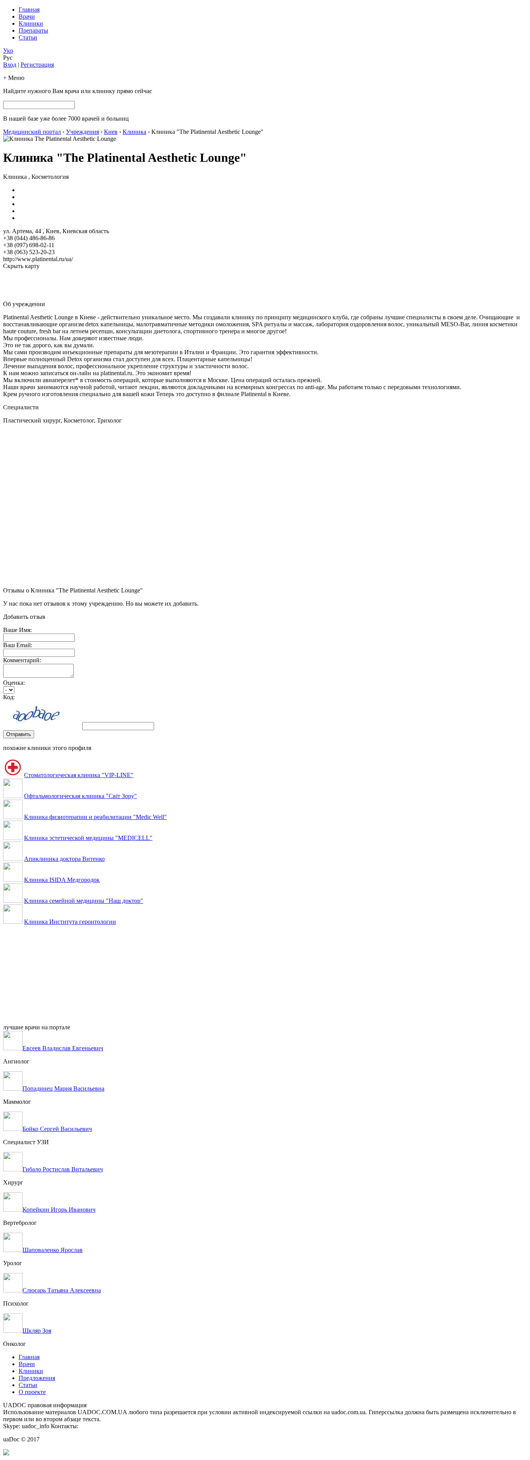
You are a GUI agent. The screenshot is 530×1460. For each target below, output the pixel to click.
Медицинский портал (32, 131)
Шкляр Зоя (37, 1330)
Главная (29, 9)
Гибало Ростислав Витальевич (63, 1169)
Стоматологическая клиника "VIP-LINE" (78, 775)
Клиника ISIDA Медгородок (62, 879)
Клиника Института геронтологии (70, 921)
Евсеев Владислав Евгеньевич (63, 1048)
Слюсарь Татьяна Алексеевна (62, 1290)
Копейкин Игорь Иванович (59, 1209)
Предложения (37, 1378)
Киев (111, 131)
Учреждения (82, 131)
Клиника (134, 131)
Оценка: (14, 682)
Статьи (28, 37)
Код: (9, 697)
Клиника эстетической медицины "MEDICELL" (88, 838)
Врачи (27, 16)
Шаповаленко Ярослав (53, 1250)
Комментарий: (22, 660)
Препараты (33, 30)
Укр (8, 50)
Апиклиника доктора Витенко (64, 859)
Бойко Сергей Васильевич (57, 1129)
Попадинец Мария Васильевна (63, 1088)
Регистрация (37, 64)
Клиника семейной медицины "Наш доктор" (83, 900)
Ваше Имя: (17, 630)
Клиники (31, 23)
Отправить (18, 734)
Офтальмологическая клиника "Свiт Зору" (80, 796)
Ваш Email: (17, 645)
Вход (9, 64)
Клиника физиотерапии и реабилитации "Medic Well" (95, 817)
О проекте (32, 1392)
